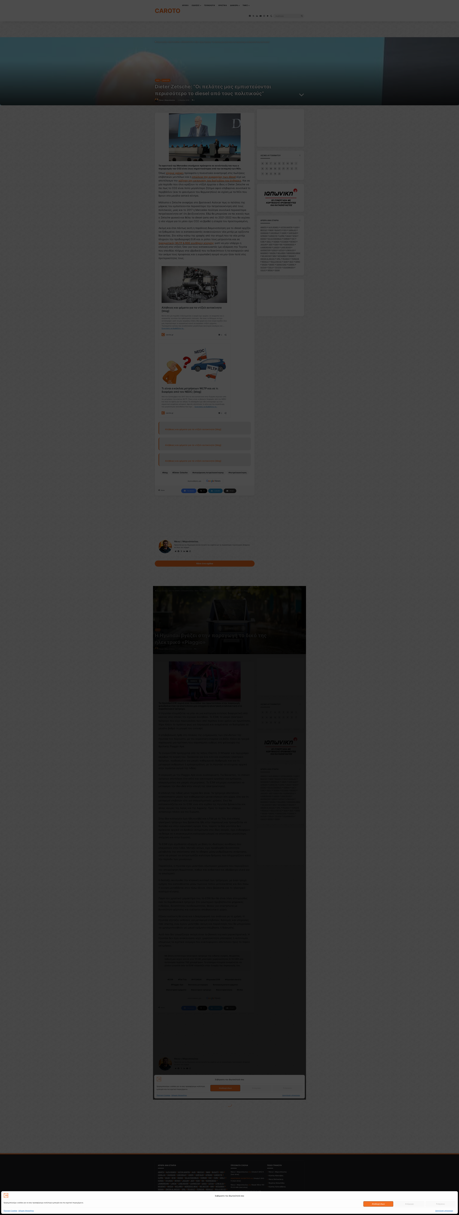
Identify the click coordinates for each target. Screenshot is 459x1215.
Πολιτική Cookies (10, 1211)
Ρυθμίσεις (440, 1204)
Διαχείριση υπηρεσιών (444, 1211)
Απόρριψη (409, 1204)
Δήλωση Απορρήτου (26, 1211)
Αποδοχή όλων (378, 1204)
